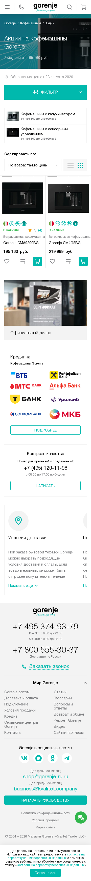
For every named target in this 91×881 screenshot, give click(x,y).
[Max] (38, 758)
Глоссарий (63, 698)
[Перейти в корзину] (84, 7)
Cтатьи (60, 692)
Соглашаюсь (45, 873)
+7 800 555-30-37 (45, 650)
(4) (40, 230)
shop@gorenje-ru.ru (45, 776)
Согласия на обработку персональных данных (50, 865)
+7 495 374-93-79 (45, 626)
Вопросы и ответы (63, 706)
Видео (59, 726)
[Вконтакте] (24, 758)
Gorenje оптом (17, 692)
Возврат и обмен (69, 714)
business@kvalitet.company (45, 788)
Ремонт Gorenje (67, 720)
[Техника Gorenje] (45, 7)
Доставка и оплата (21, 698)
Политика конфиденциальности (45, 813)
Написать (45, 486)
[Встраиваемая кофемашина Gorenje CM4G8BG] (68, 199)
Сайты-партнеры (69, 732)
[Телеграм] (67, 758)
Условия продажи (20, 710)
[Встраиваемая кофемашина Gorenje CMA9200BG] (22, 199)
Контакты (12, 732)
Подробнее (45, 430)
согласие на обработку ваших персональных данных (46, 856)
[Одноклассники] (53, 758)
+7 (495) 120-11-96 (45, 468)
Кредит (10, 716)
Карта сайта (45, 827)
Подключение (16, 704)
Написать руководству (45, 800)
